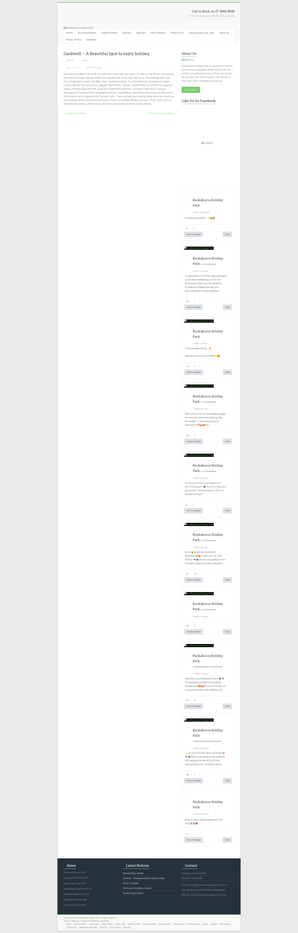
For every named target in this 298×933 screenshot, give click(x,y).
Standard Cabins (150, 924)
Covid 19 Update (74, 113)
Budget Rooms (165, 924)
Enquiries (91, 39)
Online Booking (109, 32)
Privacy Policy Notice (133, 893)
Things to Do (177, 32)
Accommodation (87, 32)
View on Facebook (193, 234)
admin (70, 60)
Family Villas (120, 924)
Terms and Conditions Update (137, 888)
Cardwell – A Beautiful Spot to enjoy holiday (144, 878)
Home (69, 32)
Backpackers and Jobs (201, 32)
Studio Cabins (107, 924)
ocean (99, 68)
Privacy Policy (73, 39)
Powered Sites (179, 924)
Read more (191, 89)
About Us (224, 32)
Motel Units (94, 924)
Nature (85, 60)
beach (88, 68)
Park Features (157, 32)
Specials (140, 32)
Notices (126, 32)
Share (227, 234)
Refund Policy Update (162, 113)
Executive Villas (134, 924)
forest (94, 68)
